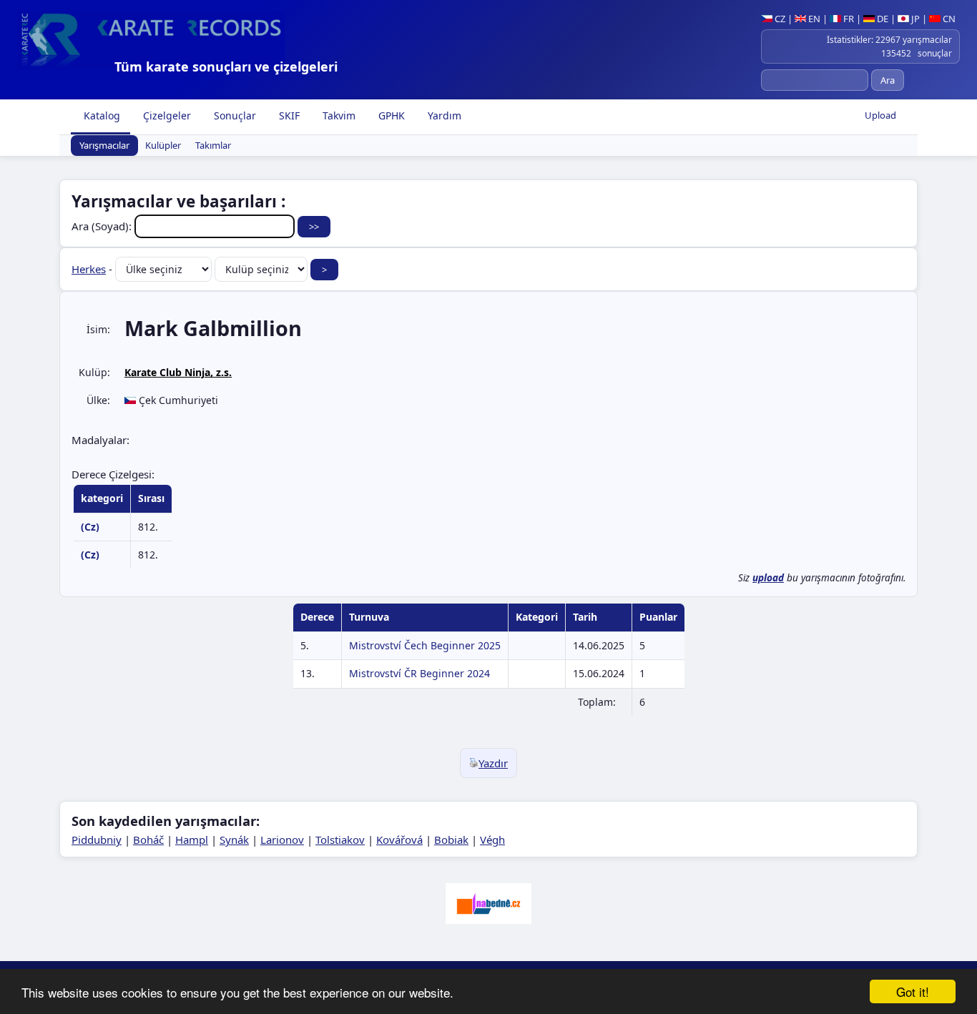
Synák (234, 839)
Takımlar (213, 145)
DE (881, 18)
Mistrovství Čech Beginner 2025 (425, 645)
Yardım (443, 115)
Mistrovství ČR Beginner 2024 (419, 673)
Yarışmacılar (104, 145)
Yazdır (493, 763)
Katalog (100, 115)
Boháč (148, 839)
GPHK (390, 115)
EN (813, 18)
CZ (778, 18)
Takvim (337, 115)
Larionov (282, 839)
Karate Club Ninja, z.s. (178, 372)
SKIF (288, 115)
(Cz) (90, 526)
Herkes (89, 269)
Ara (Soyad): (103, 226)
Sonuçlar (233, 115)
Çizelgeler (165, 115)
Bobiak (451, 839)
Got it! (912, 991)
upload (768, 577)
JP (914, 18)
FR (847, 18)
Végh (492, 839)
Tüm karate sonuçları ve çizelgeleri (226, 66)
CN (948, 18)
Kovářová (399, 839)
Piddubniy (97, 839)
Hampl (191, 839)
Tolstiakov (340, 839)
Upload (880, 115)
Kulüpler (163, 145)
